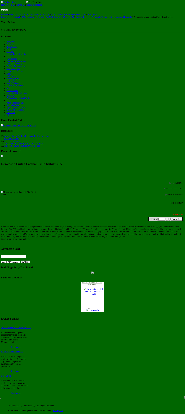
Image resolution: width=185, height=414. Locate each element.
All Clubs (40, 17)
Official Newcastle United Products (16, 327)
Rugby (11, 14)
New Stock (6, 376)
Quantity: (153, 219)
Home (4, 5)
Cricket (18, 14)
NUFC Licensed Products (120, 17)
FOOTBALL (28, 17)
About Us (11, 5)
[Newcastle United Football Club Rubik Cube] (94, 294)
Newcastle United (99, 17)
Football (4, 14)
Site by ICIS (58, 410)
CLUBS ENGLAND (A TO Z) (60, 17)
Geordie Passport (11, 138)
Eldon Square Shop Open (12, 351)
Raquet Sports (80, 14)
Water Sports (56, 14)
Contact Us (20, 5)
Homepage (5, 17)
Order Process (32, 5)
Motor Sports (44, 14)
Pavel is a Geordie (12, 141)
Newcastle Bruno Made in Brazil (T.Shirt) (22, 146)
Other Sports (92, 14)
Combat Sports (32, 14)
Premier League (83, 17)
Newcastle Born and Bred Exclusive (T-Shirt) (23, 143)
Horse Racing (68, 14)
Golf (23, 14)
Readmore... (16, 347)
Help (40, 5)
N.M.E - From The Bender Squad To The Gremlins (26, 136)
